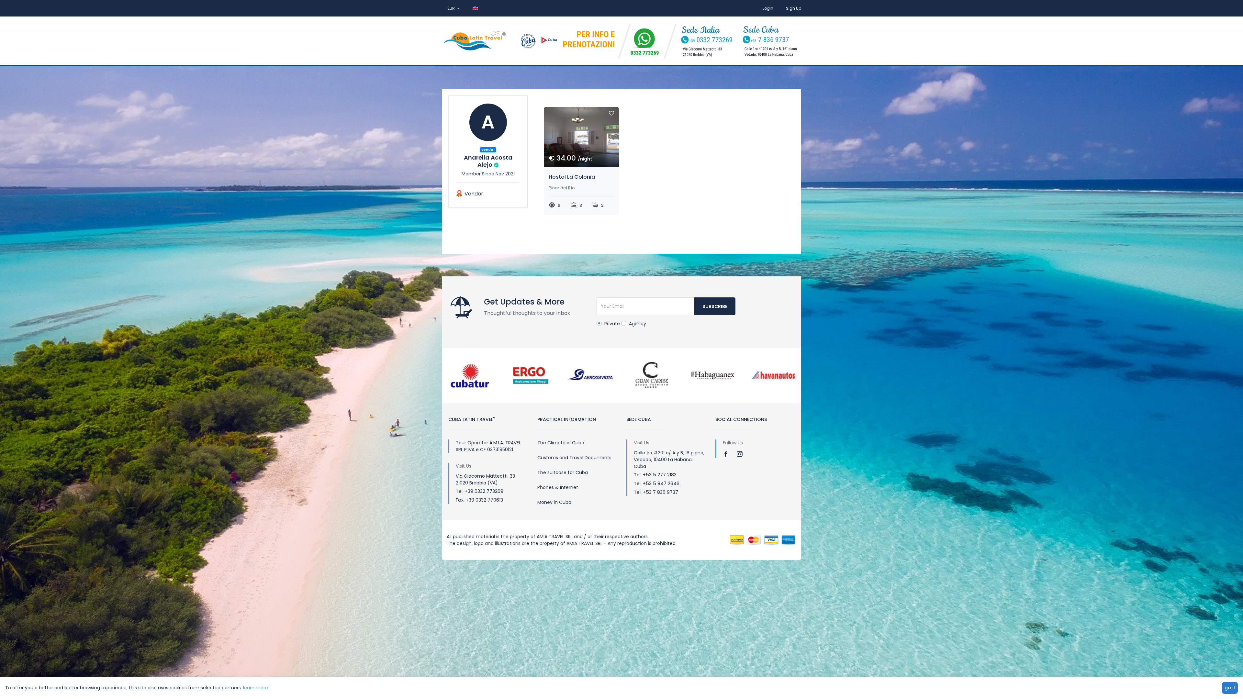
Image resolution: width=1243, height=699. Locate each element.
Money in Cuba (554, 502)
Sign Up (793, 8)
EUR (452, 8)
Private (611, 323)
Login (768, 8)
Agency (637, 323)
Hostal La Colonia (572, 177)
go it (1230, 687)
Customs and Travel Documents (574, 457)
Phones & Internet (557, 487)
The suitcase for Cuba (562, 472)
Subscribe (714, 306)
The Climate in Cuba (560, 442)
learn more (255, 687)
